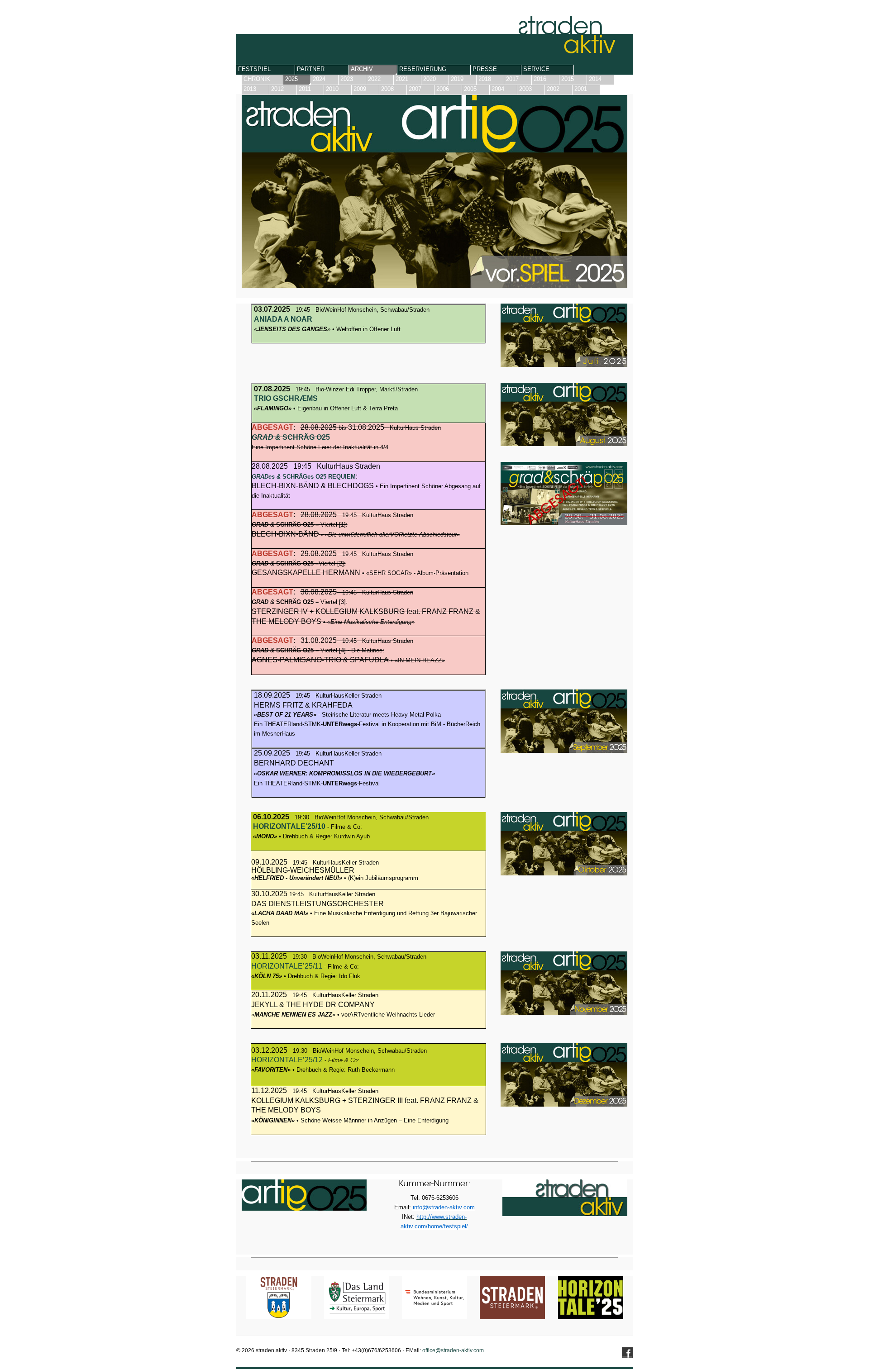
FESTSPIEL (254, 69)
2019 (457, 79)
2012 (277, 89)
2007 (415, 89)
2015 (567, 79)
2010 (332, 89)
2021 (402, 79)
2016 (540, 79)
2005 (470, 89)
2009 (359, 89)
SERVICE (536, 69)
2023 (346, 79)
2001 (580, 89)
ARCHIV (362, 69)
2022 (374, 79)
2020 (429, 79)
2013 (250, 89)
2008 (387, 89)
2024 (319, 79)
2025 (291, 79)
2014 (595, 79)
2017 (512, 79)
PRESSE (485, 69)
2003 (525, 89)
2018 (484, 79)
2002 (553, 89)
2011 (305, 89)
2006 (442, 89)
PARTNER (311, 69)
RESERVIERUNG (422, 69)
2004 (498, 89)
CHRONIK (257, 79)
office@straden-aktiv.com (453, 1350)
